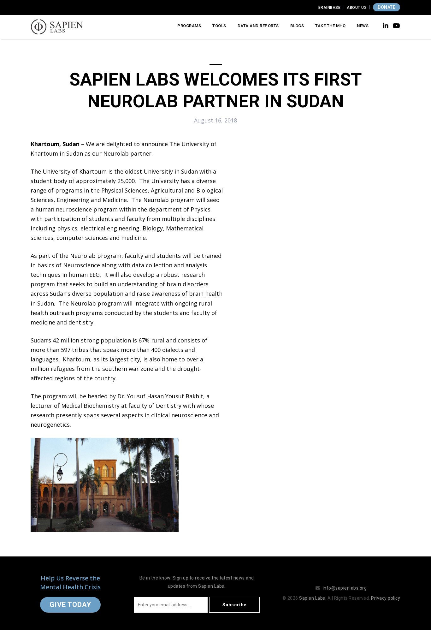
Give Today (70, 605)
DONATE (386, 7)
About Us (357, 7)
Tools (219, 25)
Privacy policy (385, 598)
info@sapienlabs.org (345, 588)
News (363, 25)
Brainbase (329, 7)
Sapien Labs (312, 598)
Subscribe (234, 604)
